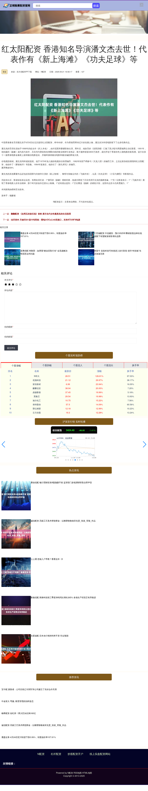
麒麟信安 (37, 388)
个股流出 (108, 365)
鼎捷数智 (37, 392)
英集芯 (37, 396)
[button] (3, 444)
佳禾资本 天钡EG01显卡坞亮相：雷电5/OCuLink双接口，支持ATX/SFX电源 (45, 219)
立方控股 (37, 412)
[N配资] (17, 5)
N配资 (41, 754)
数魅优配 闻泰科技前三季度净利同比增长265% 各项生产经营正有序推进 (63, 597)
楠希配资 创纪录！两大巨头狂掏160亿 (18, 713)
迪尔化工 (37, 400)
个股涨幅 (16, 365)
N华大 (36, 376)
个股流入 (77, 365)
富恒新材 (37, 384)
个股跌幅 (47, 365)
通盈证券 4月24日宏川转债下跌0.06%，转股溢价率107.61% (28, 737)
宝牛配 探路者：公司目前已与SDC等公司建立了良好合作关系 (29, 689)
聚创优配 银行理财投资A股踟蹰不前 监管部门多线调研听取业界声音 (61, 482)
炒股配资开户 (75, 754)
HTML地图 (87, 772)
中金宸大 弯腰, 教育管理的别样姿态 (17, 701)
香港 (4, 71)
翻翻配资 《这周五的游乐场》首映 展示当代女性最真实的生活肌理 (41, 213)
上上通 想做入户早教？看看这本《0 (47, 558)
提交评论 (11, 347)
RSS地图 (78, 772)
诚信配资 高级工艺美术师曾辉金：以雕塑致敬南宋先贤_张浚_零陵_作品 (63, 520)
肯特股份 (37, 404)
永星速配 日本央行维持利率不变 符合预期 (49, 635)
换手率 (135, 365)
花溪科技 (37, 380)
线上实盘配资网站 (100, 754)
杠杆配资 (56, 754)
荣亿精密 (37, 408)
